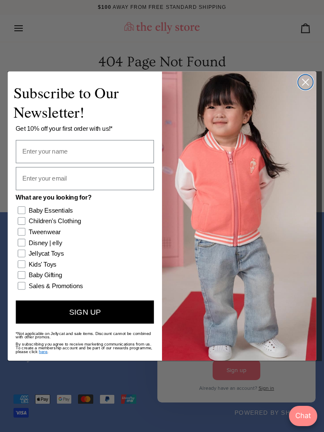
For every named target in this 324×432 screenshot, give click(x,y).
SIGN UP (85, 312)
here (43, 351)
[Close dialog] (305, 82)
